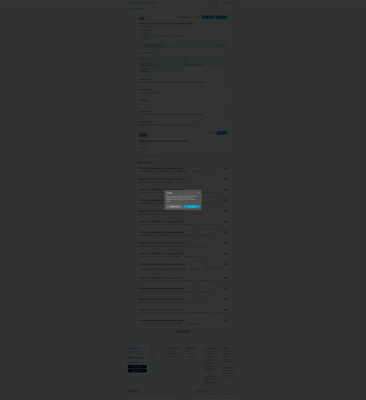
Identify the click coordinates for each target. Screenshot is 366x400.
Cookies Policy (174, 206)
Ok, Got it (192, 206)
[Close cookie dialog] (198, 193)
